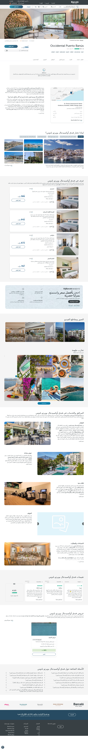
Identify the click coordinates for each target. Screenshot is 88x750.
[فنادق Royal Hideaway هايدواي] (58, 705)
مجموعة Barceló (10, 726)
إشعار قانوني (41, 744)
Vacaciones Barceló (10, 730)
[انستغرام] (54, 744)
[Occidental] (23, 705)
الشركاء (26, 728)
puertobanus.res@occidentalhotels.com (74, 108)
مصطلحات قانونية (17, 744)
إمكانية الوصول (10, 744)
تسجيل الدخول (77, 305)
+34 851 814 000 (78, 107)
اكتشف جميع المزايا (74, 301)
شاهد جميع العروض (8, 620)
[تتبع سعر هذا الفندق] (6, 50)
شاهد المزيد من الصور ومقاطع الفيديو (10, 40)
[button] (15, 1)
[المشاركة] (30, 40)
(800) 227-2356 (20, 1)
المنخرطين (26, 726)
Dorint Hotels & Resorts (26, 732)
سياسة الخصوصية (34, 744)
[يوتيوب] (50, 744)
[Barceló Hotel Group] (75, 2)
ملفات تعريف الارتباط (26, 744)
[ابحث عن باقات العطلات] (77, 7)
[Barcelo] (40, 705)
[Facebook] (57, 744)
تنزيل (60, 726)
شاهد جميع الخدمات (8, 165)
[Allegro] (6, 705)
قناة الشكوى (11, 736)
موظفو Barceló (11, 734)
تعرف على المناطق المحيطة (76, 120)
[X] (52, 744)
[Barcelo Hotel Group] (80, 744)
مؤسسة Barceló (10, 728)
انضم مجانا (71, 305)
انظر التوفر (16, 6)
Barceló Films (11, 732)
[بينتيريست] (48, 744)
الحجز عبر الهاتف (38, 734)
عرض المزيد (81, 441)
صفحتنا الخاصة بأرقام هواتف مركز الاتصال (21, 74)
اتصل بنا (38, 737)
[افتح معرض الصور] (77, 188)
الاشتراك (72, 714)
